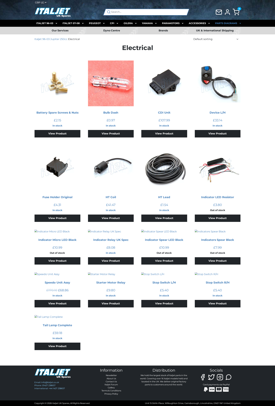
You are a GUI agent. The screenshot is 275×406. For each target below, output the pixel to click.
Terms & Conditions (111, 390)
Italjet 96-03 (42, 39)
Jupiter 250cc (58, 39)
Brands (163, 30)
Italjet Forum (111, 384)
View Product (57, 133)
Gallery (111, 387)
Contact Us (111, 381)
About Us (111, 378)
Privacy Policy (111, 394)
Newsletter (111, 375)
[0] (236, 11)
